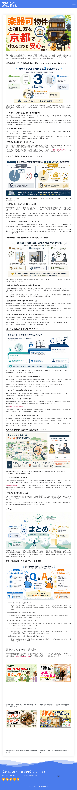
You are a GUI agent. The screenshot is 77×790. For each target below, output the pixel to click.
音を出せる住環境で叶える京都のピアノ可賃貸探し (55, 705)
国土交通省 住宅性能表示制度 (17, 406)
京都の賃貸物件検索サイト (60, 150)
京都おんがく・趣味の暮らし (11, 4)
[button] (58, 776)
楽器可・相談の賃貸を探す (23, 656)
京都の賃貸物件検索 (11, 485)
